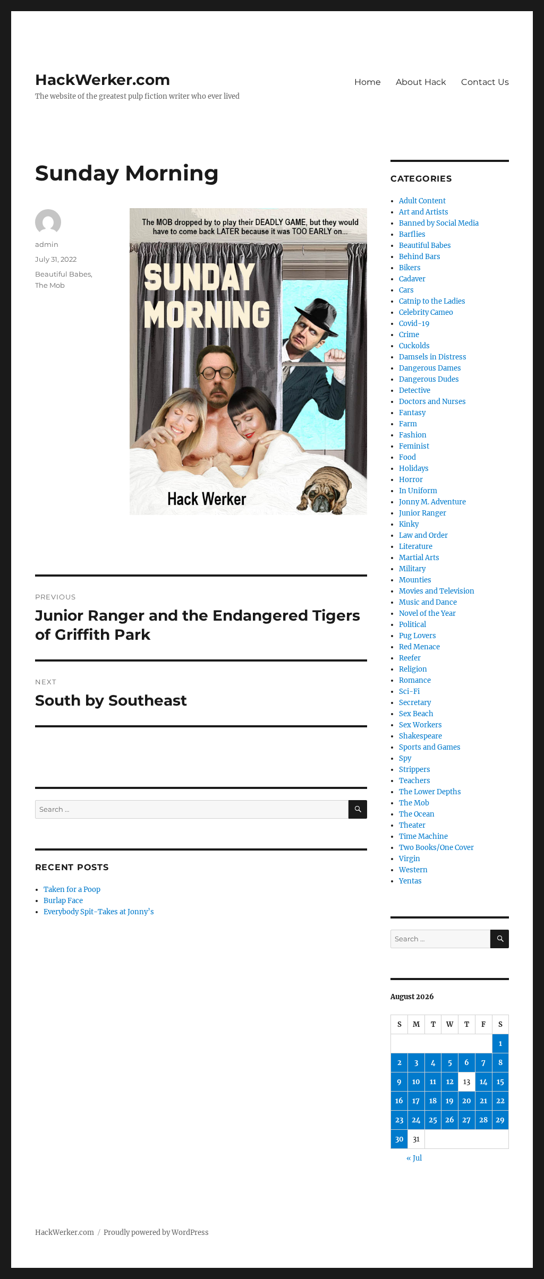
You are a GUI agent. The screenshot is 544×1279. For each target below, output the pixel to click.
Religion (413, 669)
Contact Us (485, 82)
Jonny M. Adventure (432, 502)
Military (412, 568)
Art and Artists (423, 212)
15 (500, 1081)
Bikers (410, 267)
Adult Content (422, 200)
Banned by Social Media (439, 223)
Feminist (414, 446)
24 (416, 1120)
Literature (415, 546)
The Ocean (417, 814)
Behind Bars (419, 256)
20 (466, 1100)
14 (484, 1081)
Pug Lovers (417, 635)
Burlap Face (63, 900)
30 (399, 1139)
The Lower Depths (430, 791)
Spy (405, 758)
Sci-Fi (409, 691)
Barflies (412, 234)
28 (483, 1120)
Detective (414, 390)
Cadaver (412, 279)
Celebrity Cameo (426, 312)
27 (466, 1120)
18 (433, 1100)
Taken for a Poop (72, 889)
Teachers (414, 780)
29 (500, 1120)
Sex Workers (420, 724)
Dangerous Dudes (429, 379)
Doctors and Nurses (432, 401)
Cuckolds (414, 345)
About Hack (421, 82)
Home (367, 82)
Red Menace (419, 646)
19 (450, 1100)
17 (416, 1100)
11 (433, 1081)
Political (412, 624)
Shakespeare (420, 736)
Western (413, 869)
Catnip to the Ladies (432, 301)
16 (399, 1100)
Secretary (415, 702)
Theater (412, 825)
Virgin (409, 858)
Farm (408, 423)
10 (416, 1081)
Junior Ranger (422, 513)
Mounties (415, 580)
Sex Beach (416, 713)
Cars (406, 290)
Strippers (414, 769)
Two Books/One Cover (436, 847)
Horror (411, 479)
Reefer (410, 658)
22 (500, 1100)
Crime (409, 334)
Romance (415, 680)
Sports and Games (430, 747)
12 (450, 1081)
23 (399, 1120)
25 (433, 1120)
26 (449, 1120)
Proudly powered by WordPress (156, 1232)
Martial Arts (419, 557)
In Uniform (418, 490)
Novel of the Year (427, 613)
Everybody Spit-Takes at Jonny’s (99, 911)
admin (46, 244)
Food (407, 457)
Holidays (414, 468)
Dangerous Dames (430, 368)
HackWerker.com (102, 80)
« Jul (414, 1158)
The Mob (50, 285)
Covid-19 (414, 323)
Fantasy (412, 412)
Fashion (413, 435)
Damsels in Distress (432, 357)
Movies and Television (436, 591)
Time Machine (423, 836)
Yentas (410, 881)
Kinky (409, 524)
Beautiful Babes (63, 274)
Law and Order (423, 535)
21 (483, 1100)
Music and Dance (428, 602)
